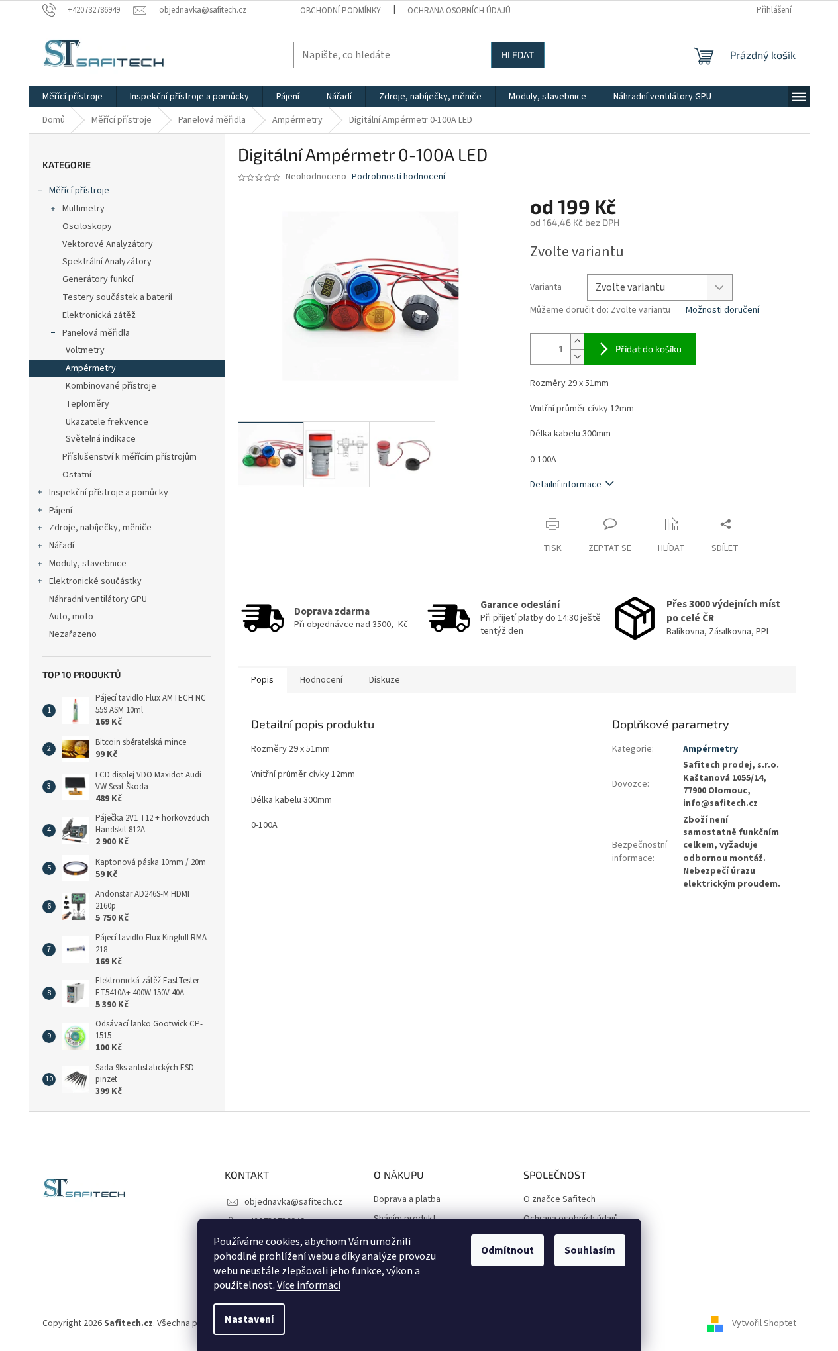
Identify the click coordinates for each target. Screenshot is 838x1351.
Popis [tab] (262, 680)
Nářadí (61, 545)
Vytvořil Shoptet (764, 1323)
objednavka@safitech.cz (293, 1202)
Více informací (308, 1285)
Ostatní (76, 474)
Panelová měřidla (96, 333)
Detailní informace (566, 484)
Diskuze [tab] (384, 680)
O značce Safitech (559, 1199)
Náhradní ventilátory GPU (98, 599)
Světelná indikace (101, 439)
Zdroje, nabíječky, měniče (100, 527)
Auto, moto (71, 616)
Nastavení (249, 1319)
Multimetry (83, 208)
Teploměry (87, 404)
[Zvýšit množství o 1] (577, 341)
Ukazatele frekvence (107, 421)
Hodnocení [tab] (321, 680)
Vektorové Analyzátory (107, 244)
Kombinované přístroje (111, 386)
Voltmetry (85, 350)
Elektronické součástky (95, 581)
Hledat (517, 54)
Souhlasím (589, 1250)
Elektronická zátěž (99, 315)
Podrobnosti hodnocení (398, 177)
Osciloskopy (87, 226)
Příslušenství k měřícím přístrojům (129, 457)
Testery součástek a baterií (117, 297)
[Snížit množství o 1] (577, 356)
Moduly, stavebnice (88, 563)
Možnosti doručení (722, 310)
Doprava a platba (407, 1199)
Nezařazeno (73, 634)
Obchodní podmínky (340, 11)
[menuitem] (72, 96)
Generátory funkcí (98, 279)
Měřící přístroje (79, 190)
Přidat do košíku (648, 348)
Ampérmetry (91, 368)
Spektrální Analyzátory (107, 261)
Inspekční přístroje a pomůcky (108, 492)
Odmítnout (507, 1250)
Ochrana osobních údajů (459, 11)
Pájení (60, 510)
